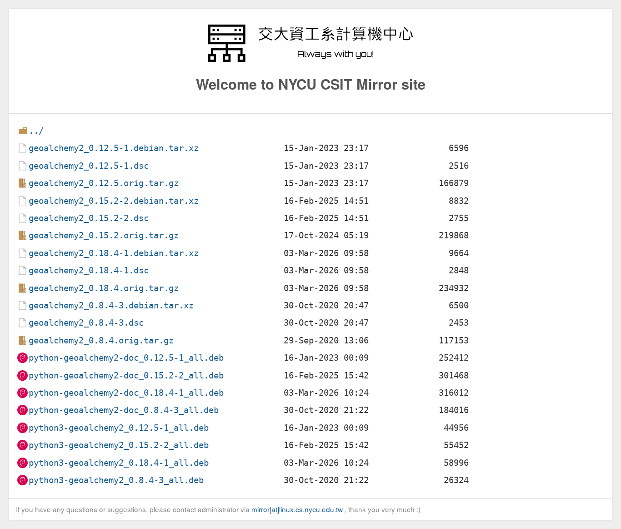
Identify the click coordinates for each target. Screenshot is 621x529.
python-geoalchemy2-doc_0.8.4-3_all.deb (124, 410)
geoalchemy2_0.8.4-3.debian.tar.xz (111, 305)
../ (36, 131)
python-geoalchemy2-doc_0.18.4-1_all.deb (126, 393)
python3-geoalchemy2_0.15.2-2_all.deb (119, 445)
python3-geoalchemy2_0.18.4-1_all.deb (119, 463)
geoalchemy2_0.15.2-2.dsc (89, 218)
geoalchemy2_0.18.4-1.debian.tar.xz (114, 253)
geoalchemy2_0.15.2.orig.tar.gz (104, 235)
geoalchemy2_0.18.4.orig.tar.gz (104, 288)
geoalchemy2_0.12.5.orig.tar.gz (104, 183)
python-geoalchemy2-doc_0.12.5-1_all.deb (126, 358)
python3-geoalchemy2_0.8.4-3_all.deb (116, 480)
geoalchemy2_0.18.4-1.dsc (89, 270)
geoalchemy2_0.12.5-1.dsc (89, 166)
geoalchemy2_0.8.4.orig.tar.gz (101, 340)
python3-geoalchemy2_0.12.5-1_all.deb (119, 428)
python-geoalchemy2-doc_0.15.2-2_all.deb (126, 375)
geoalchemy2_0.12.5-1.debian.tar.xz (114, 148)
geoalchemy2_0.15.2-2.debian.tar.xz (114, 201)
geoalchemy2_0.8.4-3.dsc (86, 322)
